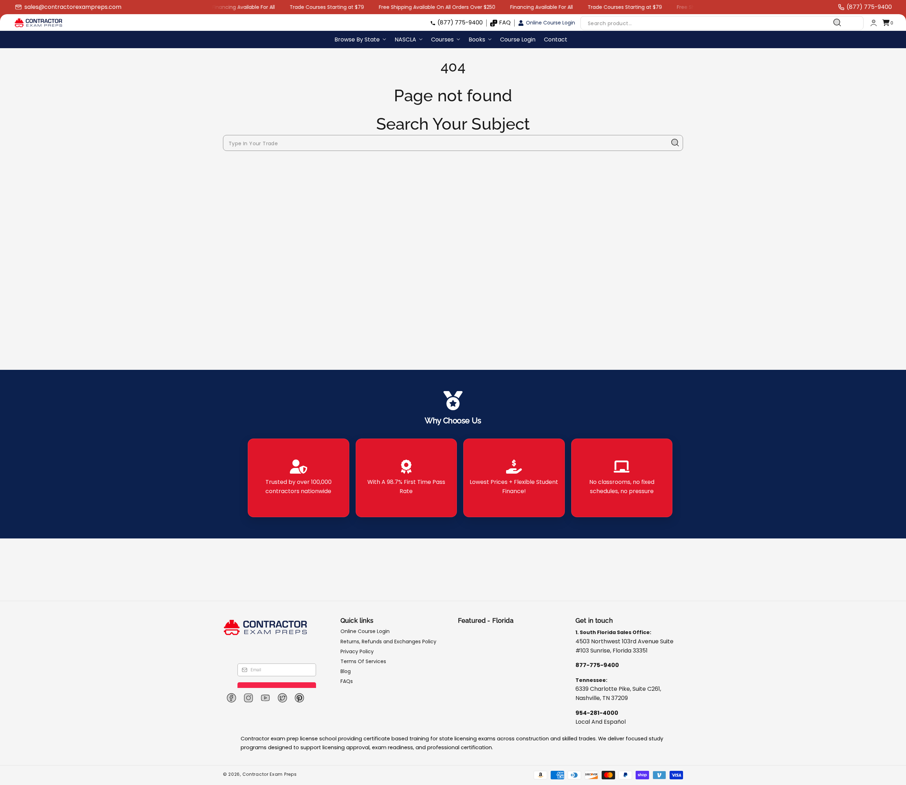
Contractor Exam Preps (269, 774)
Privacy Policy (357, 651)
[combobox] (714, 23)
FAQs (346, 681)
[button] (887, 22)
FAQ (505, 22)
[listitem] (298, 478)
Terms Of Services (363, 661)
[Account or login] (873, 22)
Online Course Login (550, 22)
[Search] (837, 22)
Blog (345, 671)
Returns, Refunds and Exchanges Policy (388, 641)
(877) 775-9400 (460, 22)
